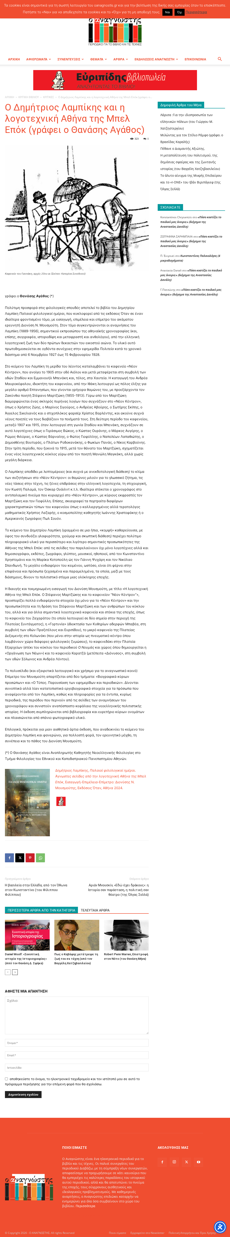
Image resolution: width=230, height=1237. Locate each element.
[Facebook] (9, 857)
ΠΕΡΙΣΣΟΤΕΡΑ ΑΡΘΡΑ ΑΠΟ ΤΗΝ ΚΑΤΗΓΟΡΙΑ (41, 910)
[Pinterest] (30, 857)
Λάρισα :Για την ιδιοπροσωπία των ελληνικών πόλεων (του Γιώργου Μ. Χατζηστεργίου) (186, 121)
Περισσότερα (85, 1206)
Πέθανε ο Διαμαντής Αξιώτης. (182, 148)
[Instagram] (174, 1162)
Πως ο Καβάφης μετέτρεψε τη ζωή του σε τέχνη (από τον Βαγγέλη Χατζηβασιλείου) (76, 959)
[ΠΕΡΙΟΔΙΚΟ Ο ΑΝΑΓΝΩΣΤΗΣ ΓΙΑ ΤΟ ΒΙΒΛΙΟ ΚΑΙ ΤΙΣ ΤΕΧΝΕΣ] (115, 30)
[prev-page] (8, 972)
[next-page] (15, 972)
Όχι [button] (179, 12)
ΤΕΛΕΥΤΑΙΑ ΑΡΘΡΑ (95, 910)
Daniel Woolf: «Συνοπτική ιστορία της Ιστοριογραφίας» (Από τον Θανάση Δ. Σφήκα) (26, 959)
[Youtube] (198, 1162)
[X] (19, 857)
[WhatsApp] (40, 857)
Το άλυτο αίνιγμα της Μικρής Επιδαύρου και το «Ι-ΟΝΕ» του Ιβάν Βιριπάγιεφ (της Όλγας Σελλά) (191, 182)
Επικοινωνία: (72, 1215)
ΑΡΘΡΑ (118, 59)
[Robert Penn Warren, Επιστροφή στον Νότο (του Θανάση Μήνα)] (126, 935)
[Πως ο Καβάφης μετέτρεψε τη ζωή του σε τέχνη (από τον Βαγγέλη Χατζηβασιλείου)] (76, 935)
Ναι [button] (167, 12)
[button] (219, 59)
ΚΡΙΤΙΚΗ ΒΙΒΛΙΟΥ (28, 97)
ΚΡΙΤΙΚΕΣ (48, 97)
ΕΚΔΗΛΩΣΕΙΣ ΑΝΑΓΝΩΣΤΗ (155, 59)
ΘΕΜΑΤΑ (96, 59)
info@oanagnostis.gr (98, 1215)
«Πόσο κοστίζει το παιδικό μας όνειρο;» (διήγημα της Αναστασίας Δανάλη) (190, 222)
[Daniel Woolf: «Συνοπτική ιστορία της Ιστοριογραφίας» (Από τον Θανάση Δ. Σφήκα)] (27, 935)
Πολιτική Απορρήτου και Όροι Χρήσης (192, 1233)
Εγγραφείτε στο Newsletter (147, 1233)
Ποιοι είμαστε (117, 1233)
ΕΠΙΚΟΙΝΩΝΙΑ (195, 59)
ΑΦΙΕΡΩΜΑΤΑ (36, 59)
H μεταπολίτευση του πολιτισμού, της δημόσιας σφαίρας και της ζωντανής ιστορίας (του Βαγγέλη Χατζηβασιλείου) (190, 162)
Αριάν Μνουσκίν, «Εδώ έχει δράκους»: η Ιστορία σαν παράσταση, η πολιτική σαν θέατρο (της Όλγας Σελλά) (118, 890)
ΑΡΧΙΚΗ (14, 59)
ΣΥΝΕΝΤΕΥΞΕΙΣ (69, 59)
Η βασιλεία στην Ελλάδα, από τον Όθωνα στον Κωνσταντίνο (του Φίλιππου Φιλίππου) (36, 890)
